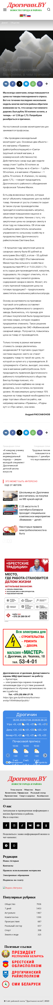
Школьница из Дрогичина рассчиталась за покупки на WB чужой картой (34, 496)
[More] (47, 84)
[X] (19, 84)
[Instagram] (14, 825)
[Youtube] (38, 825)
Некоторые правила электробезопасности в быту (33, 530)
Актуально (8, 513)
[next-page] (9, 541)
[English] (25, 15)
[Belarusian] (21, 15)
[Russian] (29, 15)
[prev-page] (5, 541)
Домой (4, 22)
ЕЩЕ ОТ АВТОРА (13, 485)
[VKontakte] (30, 825)
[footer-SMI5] (26, 984)
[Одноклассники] (46, 825)
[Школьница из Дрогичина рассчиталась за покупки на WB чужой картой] (10, 496)
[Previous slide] (8, 755)
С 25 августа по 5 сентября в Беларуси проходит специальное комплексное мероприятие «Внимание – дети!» (34, 513)
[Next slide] (45, 755)
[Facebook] (13, 84)
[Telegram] (26, 84)
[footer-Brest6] (26, 964)
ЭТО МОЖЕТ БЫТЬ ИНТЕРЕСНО (21, 481)
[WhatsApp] (33, 84)
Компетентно (9, 534)
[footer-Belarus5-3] (26, 953)
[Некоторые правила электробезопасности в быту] (10, 530)
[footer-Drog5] (26, 974)
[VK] (6, 84)
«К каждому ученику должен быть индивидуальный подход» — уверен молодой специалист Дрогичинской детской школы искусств (13, 461)
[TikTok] (22, 825)
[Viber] (40, 84)
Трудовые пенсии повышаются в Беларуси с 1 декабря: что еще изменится (38, 455)
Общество (7, 65)
